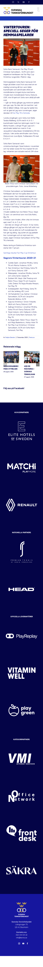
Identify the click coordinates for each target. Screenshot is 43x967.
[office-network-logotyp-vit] (21, 779)
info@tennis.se (21, 938)
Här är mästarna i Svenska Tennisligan (29, 370)
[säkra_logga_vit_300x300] (21, 853)
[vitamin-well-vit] (21, 656)
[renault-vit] (21, 488)
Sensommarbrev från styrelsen (10, 367)
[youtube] (23, 943)
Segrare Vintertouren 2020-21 (19, 258)
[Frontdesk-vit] (21, 816)
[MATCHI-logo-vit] (21, 451)
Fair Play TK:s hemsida (21, 113)
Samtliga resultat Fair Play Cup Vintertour (19, 253)
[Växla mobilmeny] (38, 8)
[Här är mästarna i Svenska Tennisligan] (32, 352)
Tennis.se (32, 337)
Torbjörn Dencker (10, 337)
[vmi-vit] (21, 742)
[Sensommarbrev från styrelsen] (11, 352)
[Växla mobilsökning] (38, 10)
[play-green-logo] (21, 693)
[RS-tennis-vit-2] (21, 535)
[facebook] (27, 943)
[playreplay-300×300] (21, 619)
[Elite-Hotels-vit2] (21, 414)
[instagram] (19, 943)
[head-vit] (21, 572)
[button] (5, 364)
